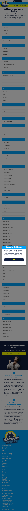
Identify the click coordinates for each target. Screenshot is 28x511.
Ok (14, 259)
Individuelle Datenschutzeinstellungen (14, 263)
